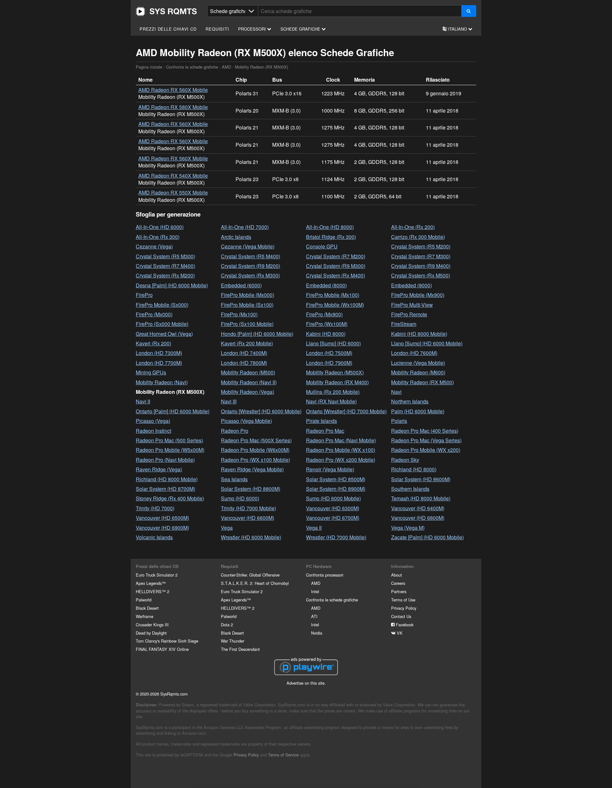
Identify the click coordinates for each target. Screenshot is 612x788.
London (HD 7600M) (414, 353)
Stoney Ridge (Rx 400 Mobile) (170, 498)
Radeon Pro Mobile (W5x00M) (170, 449)
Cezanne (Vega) (154, 246)
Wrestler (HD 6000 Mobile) (251, 537)
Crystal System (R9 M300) (335, 265)
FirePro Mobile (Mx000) (247, 294)
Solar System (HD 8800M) (250, 488)
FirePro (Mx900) (324, 314)
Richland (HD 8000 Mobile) (167, 479)
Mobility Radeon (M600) (418, 372)
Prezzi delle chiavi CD (168, 29)
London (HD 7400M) (244, 353)
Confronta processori (324, 575)
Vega (227, 527)
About (396, 575)
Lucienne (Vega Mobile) (418, 362)
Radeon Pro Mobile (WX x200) (425, 449)
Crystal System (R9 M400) (420, 265)
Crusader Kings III (152, 625)
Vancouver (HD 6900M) (162, 527)
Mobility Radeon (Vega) (247, 391)
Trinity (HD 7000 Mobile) (248, 508)
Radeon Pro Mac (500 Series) (169, 440)
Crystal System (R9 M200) (250, 265)
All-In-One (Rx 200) (413, 227)
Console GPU (322, 246)
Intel (315, 591)
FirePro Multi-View (412, 304)
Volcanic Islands (154, 537)
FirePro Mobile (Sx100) (247, 304)
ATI (314, 616)
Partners (398, 591)
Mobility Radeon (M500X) (335, 372)
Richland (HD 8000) (413, 469)
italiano (457, 29)
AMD (226, 67)
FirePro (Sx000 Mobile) (162, 324)
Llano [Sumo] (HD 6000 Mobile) (427, 343)
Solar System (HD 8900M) (335, 488)
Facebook (404, 625)
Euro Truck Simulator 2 (157, 575)
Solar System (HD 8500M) (335, 479)
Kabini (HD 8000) (326, 333)
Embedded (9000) (411, 285)
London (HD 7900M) (329, 362)
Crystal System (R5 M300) (165, 256)
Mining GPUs (151, 372)
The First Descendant (240, 649)
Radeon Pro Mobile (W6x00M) (255, 449)
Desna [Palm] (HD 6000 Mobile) (172, 285)
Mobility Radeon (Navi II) (249, 382)
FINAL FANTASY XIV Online (162, 649)
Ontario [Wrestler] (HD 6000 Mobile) (261, 411)
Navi (396, 391)
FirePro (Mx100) (239, 314)
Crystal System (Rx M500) (420, 275)
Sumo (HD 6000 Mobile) (333, 498)
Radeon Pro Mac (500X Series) (256, 440)
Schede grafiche (301, 29)
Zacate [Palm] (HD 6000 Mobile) (427, 537)
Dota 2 (227, 625)
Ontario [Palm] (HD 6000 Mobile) (172, 411)
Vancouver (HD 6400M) (417, 508)
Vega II (314, 527)
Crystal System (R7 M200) (335, 256)
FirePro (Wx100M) (326, 324)
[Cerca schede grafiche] (468, 11)
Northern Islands (409, 401)
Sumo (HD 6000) (240, 498)
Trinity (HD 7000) (155, 508)
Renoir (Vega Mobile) (330, 469)
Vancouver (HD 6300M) (332, 508)
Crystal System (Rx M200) (165, 275)
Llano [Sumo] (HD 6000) (333, 343)
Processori (252, 29)
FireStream (403, 324)
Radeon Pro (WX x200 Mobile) (340, 459)
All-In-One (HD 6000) (160, 227)
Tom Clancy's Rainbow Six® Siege (167, 641)
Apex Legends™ (151, 583)
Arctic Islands (236, 236)
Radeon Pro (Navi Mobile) (165, 459)
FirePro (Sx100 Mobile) (247, 324)
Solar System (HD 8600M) (420, 479)
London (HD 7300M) (159, 353)
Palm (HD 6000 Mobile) (417, 411)
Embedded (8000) (326, 285)
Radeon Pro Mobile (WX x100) (340, 449)
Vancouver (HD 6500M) (162, 517)
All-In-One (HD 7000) (245, 227)
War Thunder (232, 641)
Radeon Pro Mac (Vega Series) (426, 440)
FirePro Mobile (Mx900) (417, 294)
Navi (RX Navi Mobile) (331, 401)
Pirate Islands (321, 420)
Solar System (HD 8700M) (165, 488)
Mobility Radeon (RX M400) (337, 382)
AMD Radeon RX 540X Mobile (173, 175)
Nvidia (316, 633)
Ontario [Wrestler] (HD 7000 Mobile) (346, 411)
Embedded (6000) (241, 285)
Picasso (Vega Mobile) (246, 420)
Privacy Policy (403, 608)
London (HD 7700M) (159, 362)
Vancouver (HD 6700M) (332, 517)
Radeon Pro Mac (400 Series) (424, 430)
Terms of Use (403, 600)
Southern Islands (410, 488)
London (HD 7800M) (244, 362)
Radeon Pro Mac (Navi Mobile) (341, 440)
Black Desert (147, 608)
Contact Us (401, 616)
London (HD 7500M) (329, 353)
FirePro (144, 294)
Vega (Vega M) (408, 527)
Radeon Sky (405, 459)
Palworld (143, 600)
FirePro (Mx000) (154, 314)
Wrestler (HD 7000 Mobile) (336, 537)
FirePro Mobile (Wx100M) (335, 304)
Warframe (144, 616)
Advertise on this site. (306, 683)
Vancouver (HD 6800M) (417, 517)
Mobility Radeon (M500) (248, 372)
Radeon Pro (234, 430)
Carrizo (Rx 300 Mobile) (418, 236)
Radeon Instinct (153, 430)
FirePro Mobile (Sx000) (162, 304)
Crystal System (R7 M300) (420, 256)
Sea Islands (234, 479)
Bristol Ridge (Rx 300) (331, 236)
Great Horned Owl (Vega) (164, 333)
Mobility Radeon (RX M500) (422, 382)
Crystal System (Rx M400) (335, 275)
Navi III (229, 401)
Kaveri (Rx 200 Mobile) (247, 343)
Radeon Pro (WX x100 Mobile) (255, 459)
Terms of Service (283, 755)
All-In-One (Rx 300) (157, 236)
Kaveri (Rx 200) (153, 343)
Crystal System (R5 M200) (420, 246)
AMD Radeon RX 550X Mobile (173, 192)
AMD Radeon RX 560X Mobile (173, 89)
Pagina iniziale (166, 11)
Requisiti (217, 29)
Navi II (143, 401)
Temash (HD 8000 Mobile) (420, 498)
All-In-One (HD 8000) (330, 227)
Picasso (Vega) (153, 420)
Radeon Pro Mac (325, 430)
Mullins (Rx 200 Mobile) (333, 391)
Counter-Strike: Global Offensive (250, 575)
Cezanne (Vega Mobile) (247, 246)
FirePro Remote (409, 314)
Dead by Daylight (151, 633)
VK (399, 633)
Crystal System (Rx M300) (250, 275)
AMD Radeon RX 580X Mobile (173, 107)
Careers (398, 583)
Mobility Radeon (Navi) (162, 382)
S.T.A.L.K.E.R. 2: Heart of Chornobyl (255, 583)
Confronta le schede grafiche (192, 67)
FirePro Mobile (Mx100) (332, 294)
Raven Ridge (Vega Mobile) (252, 469)
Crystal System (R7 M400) (165, 265)
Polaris (399, 420)
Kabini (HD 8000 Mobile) (419, 333)
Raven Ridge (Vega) (159, 469)
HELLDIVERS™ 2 (152, 591)
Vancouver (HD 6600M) (247, 517)
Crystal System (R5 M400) (250, 256)
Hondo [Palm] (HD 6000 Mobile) (257, 333)
